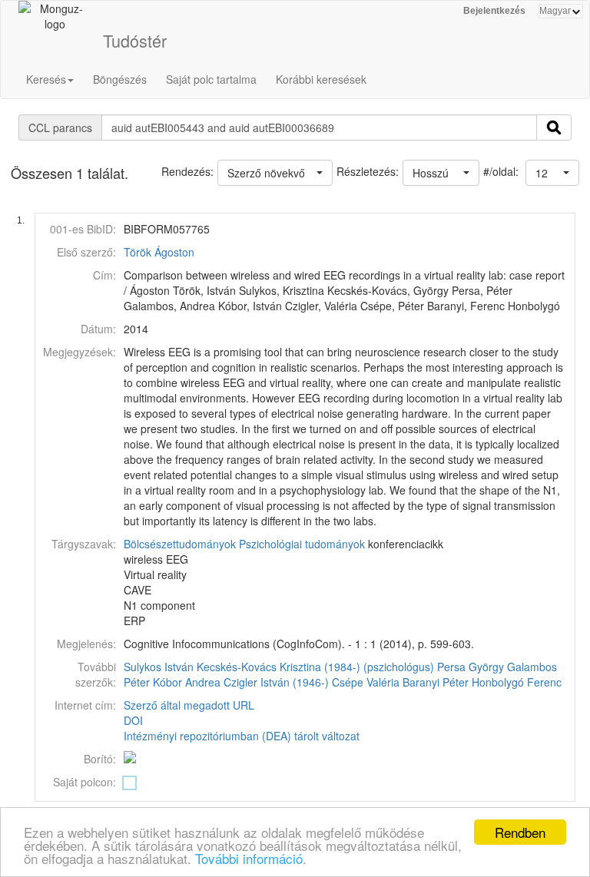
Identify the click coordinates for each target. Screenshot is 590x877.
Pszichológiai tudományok (302, 543)
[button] (552, 173)
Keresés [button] (46, 79)
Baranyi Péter (436, 682)
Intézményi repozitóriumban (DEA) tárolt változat (242, 735)
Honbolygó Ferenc (517, 682)
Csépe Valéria (365, 682)
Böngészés (120, 79)
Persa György (470, 666)
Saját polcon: (84, 781)
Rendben (520, 832)
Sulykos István (159, 666)
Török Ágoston (159, 252)
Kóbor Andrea (186, 682)
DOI (133, 720)
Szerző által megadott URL (189, 705)
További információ (249, 858)
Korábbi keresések (321, 79)
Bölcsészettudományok (180, 543)
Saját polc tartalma (211, 79)
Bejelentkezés (494, 10)
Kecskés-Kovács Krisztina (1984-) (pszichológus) (315, 666)
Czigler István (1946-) (276, 682)
